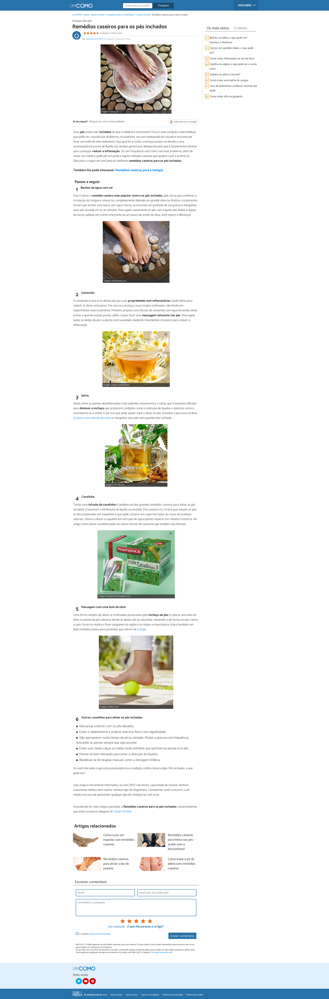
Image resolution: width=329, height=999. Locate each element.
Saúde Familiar (97, 15)
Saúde (86, 15)
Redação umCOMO (94, 39)
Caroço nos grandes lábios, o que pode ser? (231, 50)
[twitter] (79, 981)
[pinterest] (92, 981)
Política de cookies (194, 995)
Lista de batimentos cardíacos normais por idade (233, 88)
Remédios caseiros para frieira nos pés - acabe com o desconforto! (181, 842)
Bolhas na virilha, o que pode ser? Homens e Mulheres (228, 40)
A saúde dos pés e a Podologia (119, 15)
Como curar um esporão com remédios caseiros (118, 840)
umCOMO (76, 15)
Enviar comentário (182, 936)
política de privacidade (100, 934)
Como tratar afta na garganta (226, 96)
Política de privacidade (173, 995)
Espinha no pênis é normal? (225, 74)
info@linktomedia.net (162, 952)
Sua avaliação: (116, 927)
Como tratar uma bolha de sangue (229, 80)
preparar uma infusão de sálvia (92, 418)
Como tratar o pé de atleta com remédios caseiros (181, 864)
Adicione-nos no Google (185, 122)
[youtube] (86, 981)
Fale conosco (132, 995)
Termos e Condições (150, 995)
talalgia (141, 629)
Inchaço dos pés (143, 15)
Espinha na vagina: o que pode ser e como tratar (233, 66)
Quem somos (116, 995)
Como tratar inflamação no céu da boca (232, 58)
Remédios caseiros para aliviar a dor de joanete (116, 864)
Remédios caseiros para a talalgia (139, 170)
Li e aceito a (95, 934)
